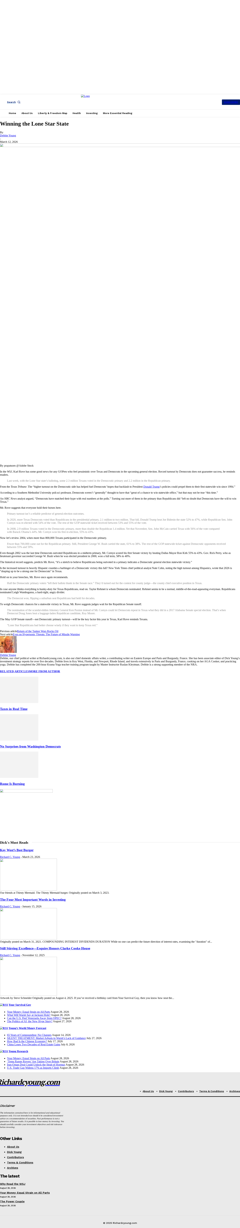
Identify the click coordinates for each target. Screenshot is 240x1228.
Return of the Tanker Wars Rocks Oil (37, 631)
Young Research (18, 1051)
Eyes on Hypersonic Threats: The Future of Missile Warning (46, 634)
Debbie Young (8, 135)
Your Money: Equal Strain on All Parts (28, 1011)
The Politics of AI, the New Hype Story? (29, 1021)
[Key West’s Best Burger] (28, 889)
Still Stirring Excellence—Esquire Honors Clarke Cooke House (45, 948)
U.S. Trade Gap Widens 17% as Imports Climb (33, 1067)
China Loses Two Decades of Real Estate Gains (33, 1044)
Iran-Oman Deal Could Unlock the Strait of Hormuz (36, 1064)
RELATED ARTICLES (14, 671)
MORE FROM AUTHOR (44, 671)
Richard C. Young (10, 856)
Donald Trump (151, 486)
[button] (14, 102)
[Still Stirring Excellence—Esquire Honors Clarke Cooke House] (28, 994)
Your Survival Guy (20, 1004)
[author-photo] (8, 651)
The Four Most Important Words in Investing (33, 899)
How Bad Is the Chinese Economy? (27, 1041)
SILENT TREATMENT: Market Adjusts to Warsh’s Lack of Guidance (46, 1038)
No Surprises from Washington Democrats (30, 746)
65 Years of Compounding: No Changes (29, 1034)
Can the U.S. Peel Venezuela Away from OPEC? (34, 1018)
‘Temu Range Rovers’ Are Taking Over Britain (33, 1061)
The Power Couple (12, 1201)
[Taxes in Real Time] (19, 702)
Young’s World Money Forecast (27, 1028)
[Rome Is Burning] (19, 776)
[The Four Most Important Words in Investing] (28, 938)
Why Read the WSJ (12, 1184)
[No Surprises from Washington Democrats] (19, 739)
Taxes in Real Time (13, 709)
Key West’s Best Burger (17, 850)
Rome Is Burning (12, 784)
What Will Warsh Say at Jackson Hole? (28, 1014)
